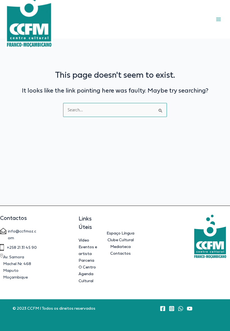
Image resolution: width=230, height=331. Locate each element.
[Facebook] (162, 308)
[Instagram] (171, 308)
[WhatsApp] (180, 308)
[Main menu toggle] (218, 19)
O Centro (87, 267)
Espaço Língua (120, 233)
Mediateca (120, 246)
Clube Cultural (120, 240)
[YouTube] (189, 308)
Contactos (120, 253)
